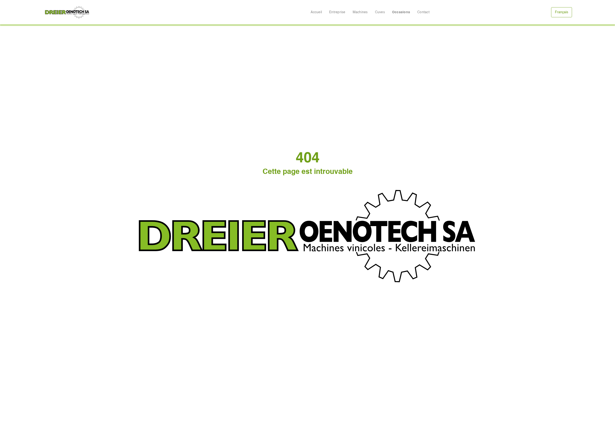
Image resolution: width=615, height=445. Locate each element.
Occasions (401, 12)
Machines (360, 12)
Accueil (316, 12)
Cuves (380, 12)
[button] (561, 12)
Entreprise (337, 12)
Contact (423, 12)
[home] (67, 12)
